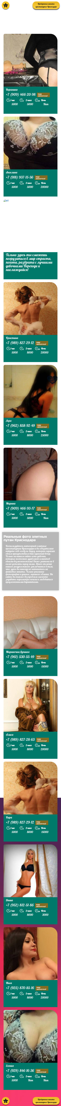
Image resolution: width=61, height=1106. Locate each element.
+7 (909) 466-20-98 (27, 94)
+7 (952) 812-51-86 (26, 905)
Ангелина (11, 172)
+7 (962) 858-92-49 (26, 426)
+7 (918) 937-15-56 (25, 177)
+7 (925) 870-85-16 (26, 988)
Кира (9, 817)
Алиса (9, 734)
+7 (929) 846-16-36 (26, 1071)
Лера (8, 420)
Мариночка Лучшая (18, 652)
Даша (9, 900)
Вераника (11, 89)
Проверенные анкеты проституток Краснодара (46, 5)
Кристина (12, 338)
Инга (9, 983)
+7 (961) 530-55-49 (26, 657)
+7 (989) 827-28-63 (26, 740)
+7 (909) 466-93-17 (26, 508)
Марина (10, 503)
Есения (10, 1065)
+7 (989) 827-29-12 (26, 343)
